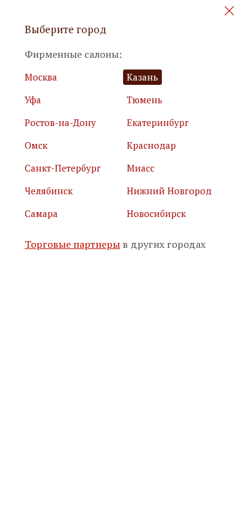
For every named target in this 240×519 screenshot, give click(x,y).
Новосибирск (156, 213)
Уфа (33, 99)
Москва (41, 77)
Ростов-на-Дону (60, 122)
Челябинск (49, 190)
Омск (36, 145)
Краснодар (151, 145)
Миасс (140, 168)
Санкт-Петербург (63, 168)
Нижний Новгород (169, 190)
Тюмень (144, 99)
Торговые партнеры (72, 244)
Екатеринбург (158, 122)
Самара (41, 213)
